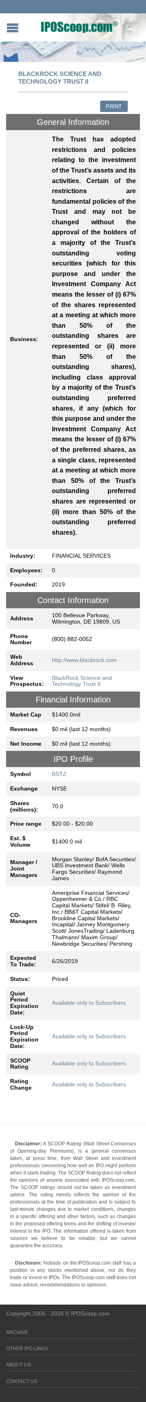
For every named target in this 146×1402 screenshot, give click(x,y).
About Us (18, 1364)
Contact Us (21, 1381)
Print (114, 106)
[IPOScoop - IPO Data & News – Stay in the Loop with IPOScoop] (79, 27)
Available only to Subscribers (89, 1002)
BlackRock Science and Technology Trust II (82, 681)
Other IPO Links (27, 1348)
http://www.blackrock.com (84, 660)
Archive (17, 1332)
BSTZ (59, 774)
